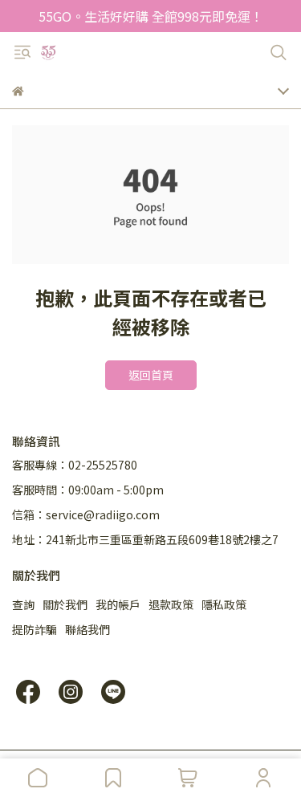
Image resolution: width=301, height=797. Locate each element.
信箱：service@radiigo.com (86, 514)
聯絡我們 (87, 629)
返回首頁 (150, 375)
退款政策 (170, 604)
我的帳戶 (118, 604)
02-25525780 (102, 465)
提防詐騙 (34, 629)
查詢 (23, 604)
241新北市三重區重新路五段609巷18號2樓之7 (162, 539)
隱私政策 (223, 604)
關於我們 (65, 604)
